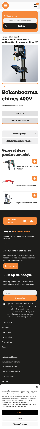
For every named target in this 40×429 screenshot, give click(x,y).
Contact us (7, 342)
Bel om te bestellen (20, 121)
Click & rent (14, 37)
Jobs (4, 347)
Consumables (8, 376)
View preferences (20, 424)
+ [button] (34, 161)
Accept (20, 412)
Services (5, 327)
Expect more (11, 266)
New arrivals (7, 337)
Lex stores (6, 332)
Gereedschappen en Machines (14, 39)
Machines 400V (8, 42)
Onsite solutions (9, 367)
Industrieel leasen (10, 357)
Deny (20, 418)
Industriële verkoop (11, 372)
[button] (37, 387)
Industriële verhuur (11, 362)
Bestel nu (20, 113)
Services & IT (8, 381)
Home (4, 37)
